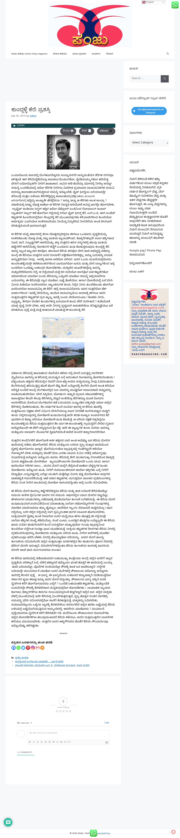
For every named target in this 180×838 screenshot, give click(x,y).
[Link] (61, 742)
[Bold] (30, 742)
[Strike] (42, 742)
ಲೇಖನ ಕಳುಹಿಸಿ (60, 54)
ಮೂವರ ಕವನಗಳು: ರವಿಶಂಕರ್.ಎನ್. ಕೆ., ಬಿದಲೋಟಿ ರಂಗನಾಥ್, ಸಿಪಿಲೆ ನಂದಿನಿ (52, 665)
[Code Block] (57, 742)
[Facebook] (14, 648)
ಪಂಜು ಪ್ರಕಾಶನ (79, 54)
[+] (68, 742)
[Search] (165, 78)
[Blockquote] (53, 742)
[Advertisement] (63, 80)
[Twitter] (23, 648)
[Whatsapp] (18, 648)
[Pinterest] (28, 648)
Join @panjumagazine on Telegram (150, 111)
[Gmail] (37, 648)
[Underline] (38, 742)
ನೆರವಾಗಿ (109, 54)
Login (106, 723)
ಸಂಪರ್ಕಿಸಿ (96, 54)
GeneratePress (102, 833)
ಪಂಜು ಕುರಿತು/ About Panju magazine (29, 54)
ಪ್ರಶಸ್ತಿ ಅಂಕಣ (21, 658)
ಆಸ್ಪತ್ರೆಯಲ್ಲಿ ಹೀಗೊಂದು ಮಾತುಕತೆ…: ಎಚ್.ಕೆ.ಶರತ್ (39, 662)
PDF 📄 (86, 131)
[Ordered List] (46, 742)
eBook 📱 (106, 131)
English (150, 2)
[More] (42, 648)
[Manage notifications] (173, 832)
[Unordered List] (49, 742)
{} (65, 742)
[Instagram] (33, 648)
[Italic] (34, 742)
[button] (168, 54)
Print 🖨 (68, 131)
